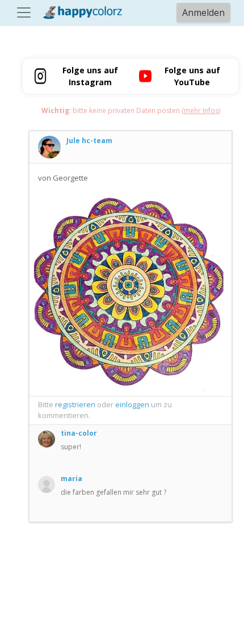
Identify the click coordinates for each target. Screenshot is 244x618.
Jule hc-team (89, 140)
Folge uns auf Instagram (90, 76)
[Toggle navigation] (24, 12)
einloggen (132, 404)
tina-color (79, 433)
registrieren (75, 404)
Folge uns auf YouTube (192, 76)
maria (71, 478)
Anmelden (203, 12)
